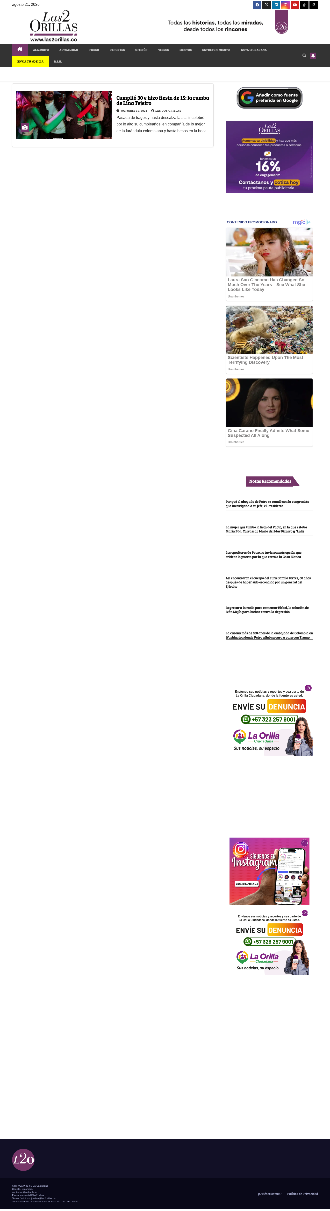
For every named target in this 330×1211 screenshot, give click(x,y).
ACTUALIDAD (68, 50)
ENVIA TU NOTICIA (30, 61)
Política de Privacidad (302, 1193)
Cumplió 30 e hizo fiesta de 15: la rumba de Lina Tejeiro (162, 100)
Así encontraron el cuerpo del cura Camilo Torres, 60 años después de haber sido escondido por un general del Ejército (268, 582)
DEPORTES (117, 50)
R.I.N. (58, 61)
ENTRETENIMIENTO (216, 50)
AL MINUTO (41, 50)
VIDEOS (163, 50)
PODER (94, 50)
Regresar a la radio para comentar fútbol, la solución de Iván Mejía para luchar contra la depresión (267, 609)
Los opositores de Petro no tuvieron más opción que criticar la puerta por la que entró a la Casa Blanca (263, 554)
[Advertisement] (269, 794)
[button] (304, 55)
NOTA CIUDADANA (254, 50)
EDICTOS (185, 50)
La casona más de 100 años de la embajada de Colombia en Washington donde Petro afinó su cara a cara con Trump (269, 634)
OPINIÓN (141, 50)
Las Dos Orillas (168, 110)
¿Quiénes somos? (269, 1193)
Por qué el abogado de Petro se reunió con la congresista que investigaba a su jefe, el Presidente (267, 503)
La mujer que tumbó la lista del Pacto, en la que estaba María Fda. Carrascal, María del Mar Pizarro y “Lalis (266, 528)
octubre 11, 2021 (134, 110)
